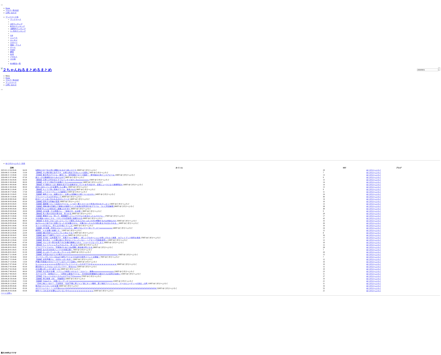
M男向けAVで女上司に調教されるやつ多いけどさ (56, 170)
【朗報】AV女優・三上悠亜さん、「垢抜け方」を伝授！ (59, 211)
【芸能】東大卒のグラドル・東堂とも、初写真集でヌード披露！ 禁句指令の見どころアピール (75, 175)
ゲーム (13, 47)
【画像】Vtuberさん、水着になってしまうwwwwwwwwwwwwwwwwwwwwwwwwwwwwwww (74, 281)
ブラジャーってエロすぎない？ (48, 197)
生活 (12, 54)
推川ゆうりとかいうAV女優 (47, 286)
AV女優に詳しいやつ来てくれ (48, 269)
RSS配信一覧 (15, 64)
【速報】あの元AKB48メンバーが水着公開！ (54, 250)
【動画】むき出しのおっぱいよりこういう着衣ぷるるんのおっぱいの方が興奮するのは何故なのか (76, 221)
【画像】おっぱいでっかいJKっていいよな (53, 252)
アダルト (13, 57)
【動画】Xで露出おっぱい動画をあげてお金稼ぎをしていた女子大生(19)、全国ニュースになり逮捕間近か (79, 185)
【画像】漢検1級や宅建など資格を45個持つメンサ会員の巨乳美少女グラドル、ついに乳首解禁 (74, 206)
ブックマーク (15, 19)
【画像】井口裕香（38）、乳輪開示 (50, 279)
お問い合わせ (11, 13)
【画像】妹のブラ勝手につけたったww (51, 235)
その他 (13, 59)
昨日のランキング (17, 26)
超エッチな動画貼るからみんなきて (50, 177)
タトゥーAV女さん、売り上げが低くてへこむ (54, 226)
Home (8, 8)
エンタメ (13, 40)
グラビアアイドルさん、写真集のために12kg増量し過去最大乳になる (64, 247)
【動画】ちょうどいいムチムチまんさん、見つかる (56, 245)
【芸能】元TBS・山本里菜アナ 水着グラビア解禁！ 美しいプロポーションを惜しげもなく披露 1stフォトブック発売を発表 (88, 238)
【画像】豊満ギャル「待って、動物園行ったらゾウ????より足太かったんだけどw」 (70, 216)
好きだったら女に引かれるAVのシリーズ (52, 199)
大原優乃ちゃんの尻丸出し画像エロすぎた (53, 209)
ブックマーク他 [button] (12, 17)
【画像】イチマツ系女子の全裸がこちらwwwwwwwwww (59, 182)
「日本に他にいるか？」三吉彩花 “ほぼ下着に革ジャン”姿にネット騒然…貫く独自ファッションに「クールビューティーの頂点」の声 (91, 283)
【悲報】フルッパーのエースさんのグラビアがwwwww (58, 276)
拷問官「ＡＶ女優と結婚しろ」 (48, 230)
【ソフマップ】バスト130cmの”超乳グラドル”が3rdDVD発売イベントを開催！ (67, 257)
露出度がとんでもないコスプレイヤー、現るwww (56, 267)
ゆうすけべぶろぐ (373, 170)
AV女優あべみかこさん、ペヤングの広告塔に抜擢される (59, 218)
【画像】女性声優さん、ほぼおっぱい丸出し (54, 259)
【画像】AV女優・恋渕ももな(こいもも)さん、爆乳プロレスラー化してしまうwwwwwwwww (74, 228)
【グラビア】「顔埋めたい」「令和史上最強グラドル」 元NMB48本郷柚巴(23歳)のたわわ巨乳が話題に (78, 274)
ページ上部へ (6, 293)
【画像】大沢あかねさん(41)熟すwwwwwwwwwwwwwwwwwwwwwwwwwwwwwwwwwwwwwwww (76, 255)
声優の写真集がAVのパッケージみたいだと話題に (56, 262)
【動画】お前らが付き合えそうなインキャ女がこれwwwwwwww (62, 180)
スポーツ (13, 43)
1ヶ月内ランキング (18, 31)
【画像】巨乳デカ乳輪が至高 (47, 201)
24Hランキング (16, 24)
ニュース (13, 38)
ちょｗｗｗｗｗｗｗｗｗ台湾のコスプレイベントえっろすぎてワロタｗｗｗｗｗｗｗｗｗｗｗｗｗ (76, 264)
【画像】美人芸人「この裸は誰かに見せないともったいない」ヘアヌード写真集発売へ (71, 240)
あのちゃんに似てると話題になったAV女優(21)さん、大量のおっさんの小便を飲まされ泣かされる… (77, 223)
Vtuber (12, 50)
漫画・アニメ (15, 45)
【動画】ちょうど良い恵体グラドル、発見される (55, 189)
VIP (11, 36)
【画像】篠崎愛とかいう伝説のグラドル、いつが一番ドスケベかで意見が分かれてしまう (72, 204)
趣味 (12, 52)
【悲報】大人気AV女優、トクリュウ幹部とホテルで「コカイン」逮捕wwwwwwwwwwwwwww (74, 271)
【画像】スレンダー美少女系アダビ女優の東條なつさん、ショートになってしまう (69, 242)
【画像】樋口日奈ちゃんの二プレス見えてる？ (55, 233)
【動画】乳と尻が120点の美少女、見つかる (53, 214)
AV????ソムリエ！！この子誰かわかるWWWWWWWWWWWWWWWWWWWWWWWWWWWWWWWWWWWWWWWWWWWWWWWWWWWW (96, 288)
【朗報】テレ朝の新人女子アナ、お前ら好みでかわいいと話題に (62, 173)
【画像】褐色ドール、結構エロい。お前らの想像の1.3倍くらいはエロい (65, 194)
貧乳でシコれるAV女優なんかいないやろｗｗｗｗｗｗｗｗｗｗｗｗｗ (64, 291)
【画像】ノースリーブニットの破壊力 (51, 192)
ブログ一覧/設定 (12, 10)
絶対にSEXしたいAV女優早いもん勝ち (51, 187)
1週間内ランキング (18, 29)
